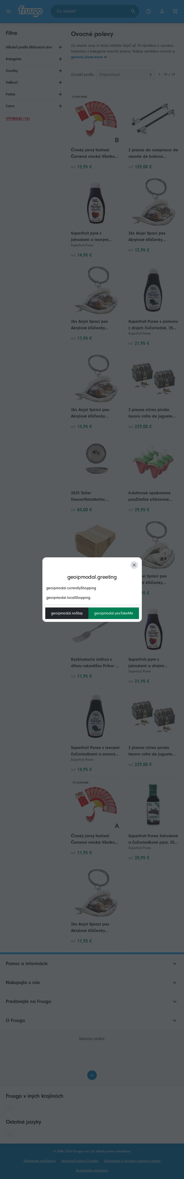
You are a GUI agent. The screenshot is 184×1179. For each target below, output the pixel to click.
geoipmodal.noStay (67, 613)
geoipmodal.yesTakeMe (113, 613)
